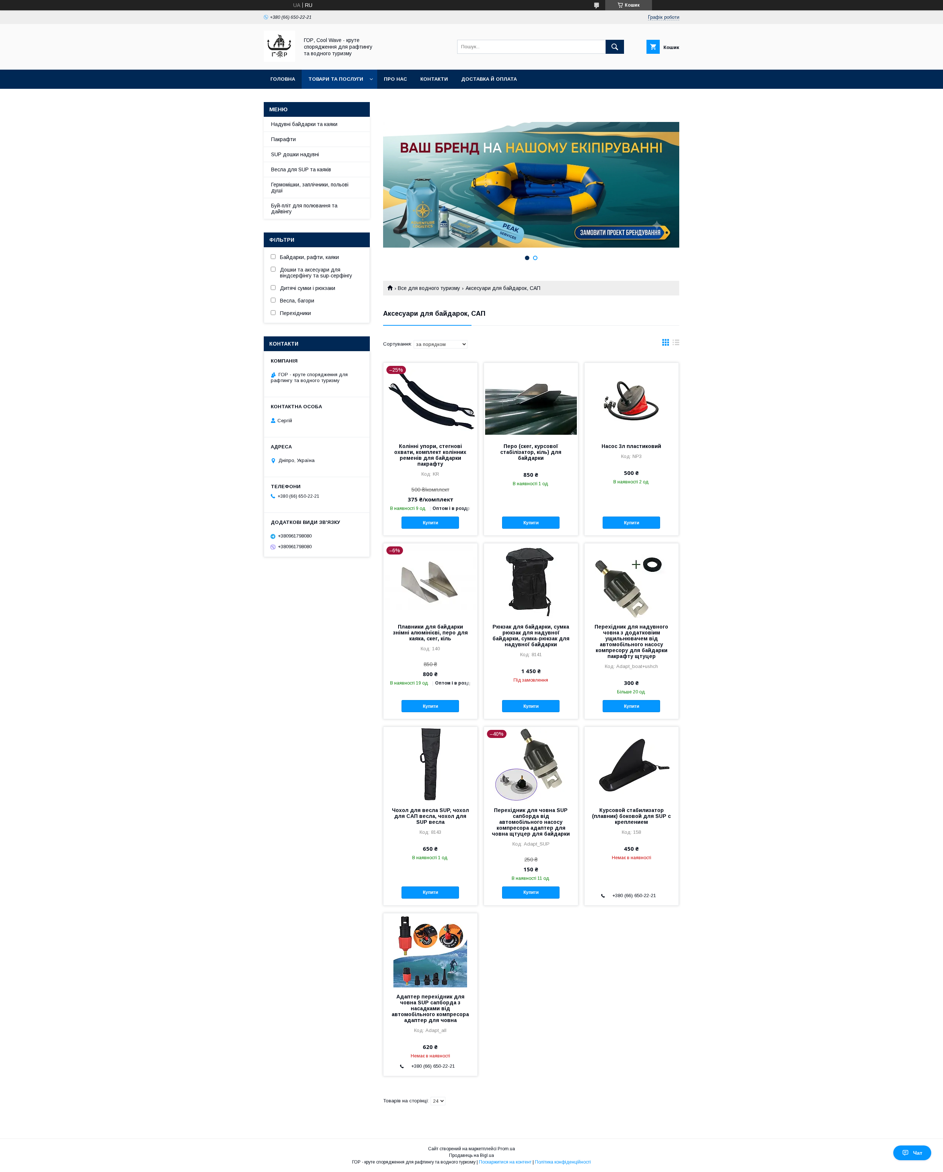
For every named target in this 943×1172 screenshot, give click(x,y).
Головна (282, 79)
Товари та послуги (335, 79)
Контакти (434, 79)
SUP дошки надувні (295, 154)
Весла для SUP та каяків (301, 169)
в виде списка (676, 344)
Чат (917, 1153)
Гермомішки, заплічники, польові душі (309, 187)
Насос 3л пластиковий (631, 446)
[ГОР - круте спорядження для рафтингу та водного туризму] (279, 60)
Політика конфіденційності (563, 1162)
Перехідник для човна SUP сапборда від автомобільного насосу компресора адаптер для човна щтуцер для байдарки (531, 822)
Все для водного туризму (429, 288)
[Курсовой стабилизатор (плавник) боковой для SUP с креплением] (632, 764)
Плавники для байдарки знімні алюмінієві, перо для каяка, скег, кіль (430, 632)
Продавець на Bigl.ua (471, 1155)
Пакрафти (283, 139)
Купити (430, 522)
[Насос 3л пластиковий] (632, 400)
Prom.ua (506, 1148)
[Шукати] (615, 47)
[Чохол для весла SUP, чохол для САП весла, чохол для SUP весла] (430, 764)
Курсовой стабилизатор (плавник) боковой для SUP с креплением (631, 816)
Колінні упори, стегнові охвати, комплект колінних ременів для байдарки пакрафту (430, 455)
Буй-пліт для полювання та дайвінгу (304, 208)
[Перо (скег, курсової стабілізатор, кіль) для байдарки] (531, 400)
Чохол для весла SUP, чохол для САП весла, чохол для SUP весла (430, 816)
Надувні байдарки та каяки (304, 124)
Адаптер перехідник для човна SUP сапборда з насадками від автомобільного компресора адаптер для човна (430, 1008)
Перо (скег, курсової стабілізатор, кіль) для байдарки (530, 452)
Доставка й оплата (489, 79)
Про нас (395, 79)
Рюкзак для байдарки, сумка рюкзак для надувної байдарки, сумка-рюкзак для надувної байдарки (530, 635)
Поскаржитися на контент (505, 1162)
